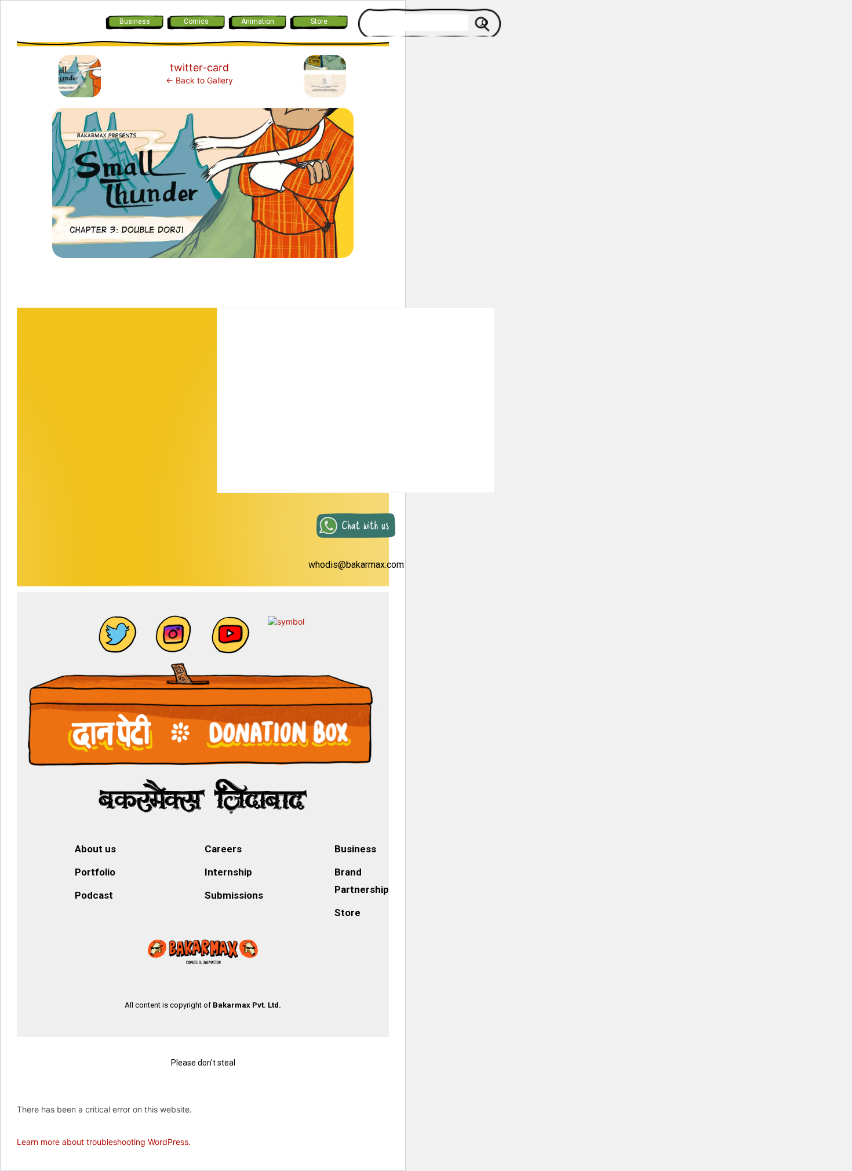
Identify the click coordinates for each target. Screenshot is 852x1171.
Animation (257, 21)
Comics (196, 21)
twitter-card (199, 67)
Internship (228, 872)
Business (134, 21)
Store (319, 21)
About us (95, 849)
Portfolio (95, 872)
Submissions (234, 895)
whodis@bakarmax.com (356, 564)
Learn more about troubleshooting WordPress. (104, 1142)
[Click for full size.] (203, 187)
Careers (223, 849)
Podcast (94, 895)
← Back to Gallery (199, 80)
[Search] (484, 22)
